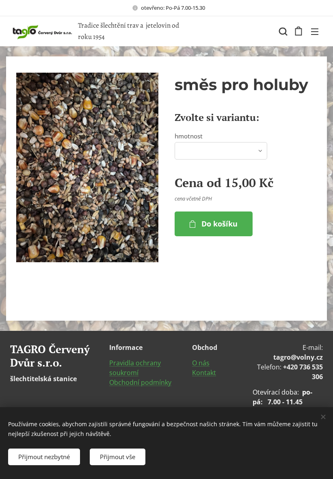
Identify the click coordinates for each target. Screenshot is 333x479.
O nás (201, 362)
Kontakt (204, 372)
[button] (282, 31)
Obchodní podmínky (140, 382)
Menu (315, 31)
